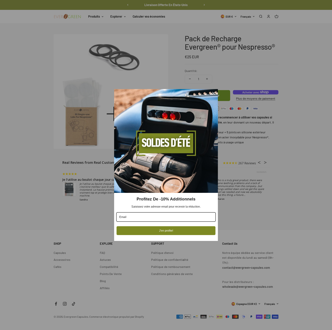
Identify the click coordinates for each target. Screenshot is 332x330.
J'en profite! (166, 230)
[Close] (214, 93)
